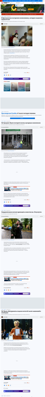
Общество (19, 0)
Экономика (23, 0)
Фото (5, 0)
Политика (15, 0)
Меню (1, 1)
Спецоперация (11, 0)
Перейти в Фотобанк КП (11, 47)
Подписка (41, 2)
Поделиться (41, 216)
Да (16, 5)
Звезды (30, 0)
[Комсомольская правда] (5, 2)
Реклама (37, 2)
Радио (34, 2)
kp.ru (28, 72)
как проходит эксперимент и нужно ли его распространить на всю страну (20, 189)
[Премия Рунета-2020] (12, 3)
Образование (6, 388)
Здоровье (33, 0)
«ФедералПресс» (12, 53)
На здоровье (5, 16)
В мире (27, 0)
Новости (2, 16)
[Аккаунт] (44, 1)
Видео (7, 0)
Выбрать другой (19, 5)
